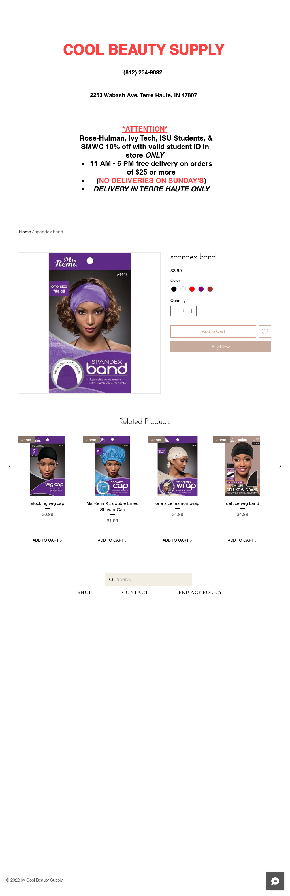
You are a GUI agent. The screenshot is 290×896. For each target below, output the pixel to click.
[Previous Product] (9, 465)
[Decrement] (174, 311)
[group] (145, 491)
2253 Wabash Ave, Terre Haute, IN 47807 (143, 95)
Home (25, 231)
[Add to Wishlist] (265, 331)
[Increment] (192, 311)
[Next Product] (280, 465)
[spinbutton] (183, 311)
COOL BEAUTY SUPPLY (143, 49)
